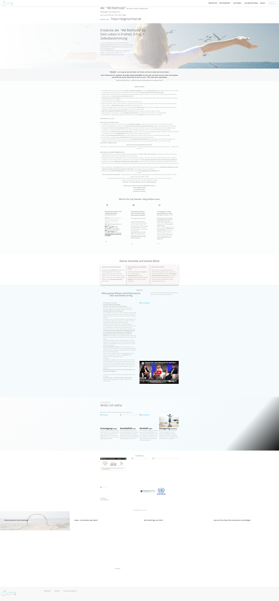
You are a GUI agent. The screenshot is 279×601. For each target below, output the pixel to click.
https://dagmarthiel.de (126, 19)
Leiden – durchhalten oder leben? (86, 520)
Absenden (117, 568)
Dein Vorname (111, 544)
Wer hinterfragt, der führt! (153, 520)
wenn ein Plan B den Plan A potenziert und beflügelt (232, 520)
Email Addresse (111, 549)
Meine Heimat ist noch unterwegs (16, 520)
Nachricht (110, 555)
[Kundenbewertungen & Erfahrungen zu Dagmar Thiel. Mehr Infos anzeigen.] (113, 464)
